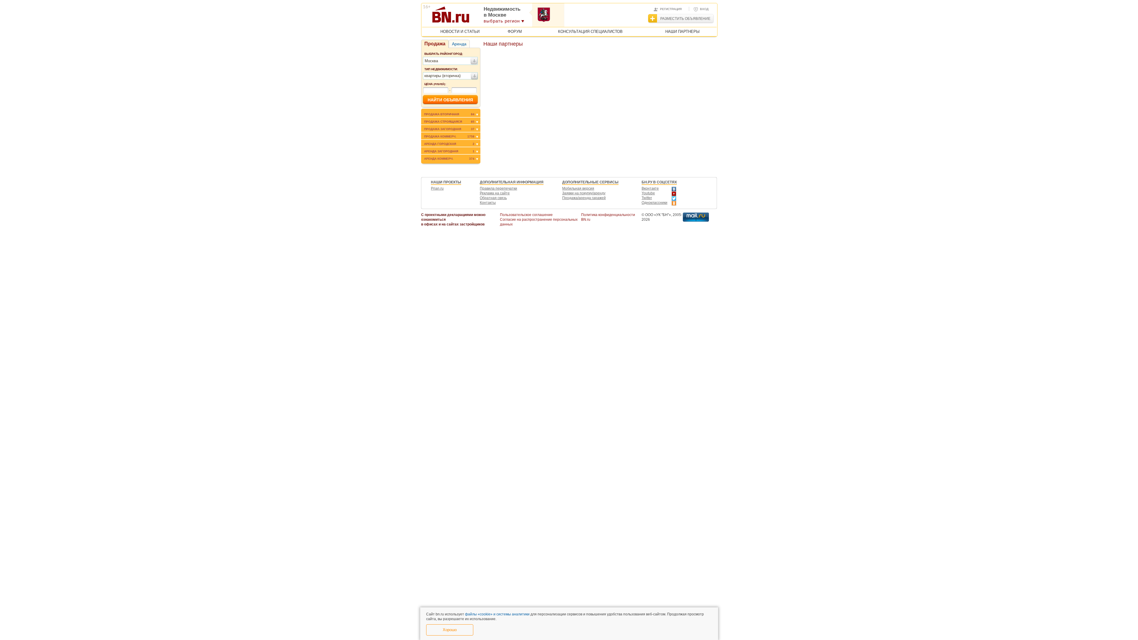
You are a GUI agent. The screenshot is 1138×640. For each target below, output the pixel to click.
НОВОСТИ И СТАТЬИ (460, 31)
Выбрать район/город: (443, 53)
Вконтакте (650, 188)
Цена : (435, 84)
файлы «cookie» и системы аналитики (497, 614)
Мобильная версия (578, 188)
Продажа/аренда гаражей (584, 198)
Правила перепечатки (498, 188)
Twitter (647, 198)
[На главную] (480, 16)
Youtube (648, 193)
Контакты (488, 202)
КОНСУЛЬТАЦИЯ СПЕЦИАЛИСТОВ (590, 31)
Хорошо (450, 630)
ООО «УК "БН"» (658, 215)
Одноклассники (654, 202)
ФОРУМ (515, 31)
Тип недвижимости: (441, 69)
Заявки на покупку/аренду (583, 193)
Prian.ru (437, 188)
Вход (704, 9)
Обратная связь (493, 198)
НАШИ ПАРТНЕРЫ (682, 31)
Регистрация (671, 9)
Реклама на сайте (495, 193)
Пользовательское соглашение (526, 215)
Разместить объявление (685, 19)
